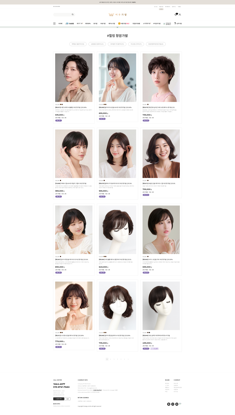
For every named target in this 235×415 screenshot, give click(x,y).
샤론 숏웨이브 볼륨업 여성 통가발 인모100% (71, 107)
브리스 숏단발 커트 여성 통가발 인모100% (158, 259)
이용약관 (176, 385)
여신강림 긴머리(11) (136, 44)
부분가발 (103, 23)
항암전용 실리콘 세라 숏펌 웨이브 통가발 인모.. (159, 107)
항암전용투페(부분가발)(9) (155, 44)
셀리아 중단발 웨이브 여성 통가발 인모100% (114, 335)
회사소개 (176, 383)
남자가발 (179, 23)
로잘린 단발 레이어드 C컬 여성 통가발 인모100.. (159, 183)
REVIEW (167, 383)
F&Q (166, 391)
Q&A (67, 399)
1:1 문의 (167, 385)
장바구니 (174, 6)
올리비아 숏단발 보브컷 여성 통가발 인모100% (115, 107)
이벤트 (179, 6)
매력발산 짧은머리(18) (78, 44)
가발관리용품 (136, 23)
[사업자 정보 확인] (97, 390)
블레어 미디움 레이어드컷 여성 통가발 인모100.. (115, 183)
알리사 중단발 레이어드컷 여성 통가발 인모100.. (71, 259)
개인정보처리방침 (178, 387)
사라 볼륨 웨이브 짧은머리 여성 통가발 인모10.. (115, 259)
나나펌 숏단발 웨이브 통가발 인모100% (69, 335)
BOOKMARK (56, 6)
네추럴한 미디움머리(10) (117, 44)
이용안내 (176, 389)
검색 (72, 14)
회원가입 (161, 6)
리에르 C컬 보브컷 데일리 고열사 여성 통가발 (70, 183)
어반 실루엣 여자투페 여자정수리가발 (156, 335)
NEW (88, 23)
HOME (61, 23)
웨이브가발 (112, 23)
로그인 (155, 6)
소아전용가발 (146, 23)
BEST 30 (79, 23)
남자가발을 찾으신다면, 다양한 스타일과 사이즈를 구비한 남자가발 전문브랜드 (117, 2)
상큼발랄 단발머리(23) (97, 44)
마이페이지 (167, 6)
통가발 (95, 23)
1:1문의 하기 (59, 398)
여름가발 (125, 23)
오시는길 (176, 391)
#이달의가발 (157, 23)
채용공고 (167, 387)
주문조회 (167, 389)
